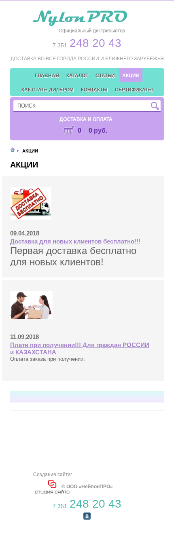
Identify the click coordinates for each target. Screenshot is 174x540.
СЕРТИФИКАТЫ (134, 90)
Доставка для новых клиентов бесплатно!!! (75, 241)
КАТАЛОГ (77, 75)
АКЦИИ (131, 75)
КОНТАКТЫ (94, 90)
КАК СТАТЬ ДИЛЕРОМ (47, 90)
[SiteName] (81, 18)
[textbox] (87, 106)
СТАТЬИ (105, 75)
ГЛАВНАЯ (47, 75)
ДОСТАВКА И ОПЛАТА (85, 119)
